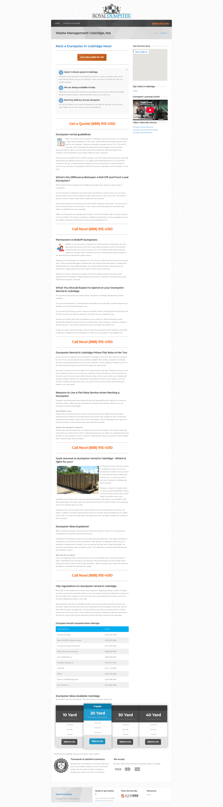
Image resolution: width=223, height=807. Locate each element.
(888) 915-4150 (160, 23)
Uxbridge (163, 33)
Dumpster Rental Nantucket (143, 127)
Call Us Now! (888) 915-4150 (92, 57)
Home (57, 23)
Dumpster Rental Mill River (142, 133)
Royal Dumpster (64, 794)
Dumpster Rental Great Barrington (145, 130)
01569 (135, 91)
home (156, 33)
